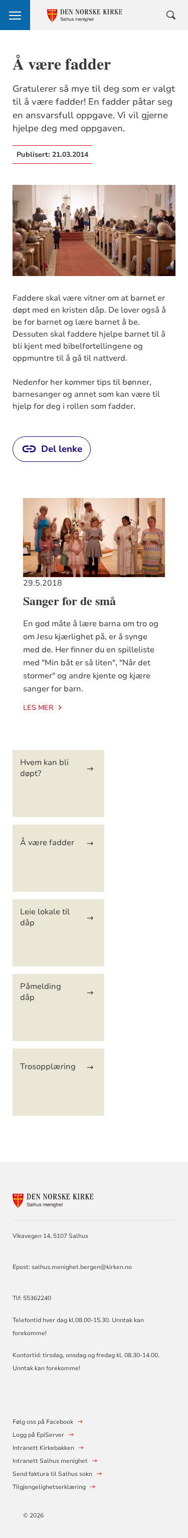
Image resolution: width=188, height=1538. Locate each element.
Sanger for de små (69, 600)
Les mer (38, 707)
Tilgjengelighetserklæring (49, 1487)
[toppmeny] (15, 15)
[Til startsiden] (68, 1198)
